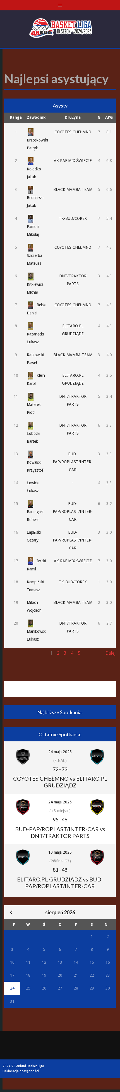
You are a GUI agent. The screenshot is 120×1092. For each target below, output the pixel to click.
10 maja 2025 (60, 852)
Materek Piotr (34, 408)
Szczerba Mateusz (34, 259)
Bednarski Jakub (35, 201)
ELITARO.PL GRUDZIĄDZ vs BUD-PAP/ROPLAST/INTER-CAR (60, 882)
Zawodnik (36, 117)
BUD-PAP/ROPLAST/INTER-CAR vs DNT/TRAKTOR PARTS (60, 832)
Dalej (110, 653)
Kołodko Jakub (34, 173)
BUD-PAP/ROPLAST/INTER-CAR (73, 462)
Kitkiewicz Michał (35, 288)
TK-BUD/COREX (73, 218)
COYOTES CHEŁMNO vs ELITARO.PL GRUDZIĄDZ (60, 782)
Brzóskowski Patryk (37, 144)
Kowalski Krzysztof (35, 466)
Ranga (16, 117)
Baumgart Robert (35, 516)
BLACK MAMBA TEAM (72, 189)
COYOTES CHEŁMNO (72, 132)
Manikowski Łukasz (37, 635)
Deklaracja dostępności (21, 1071)
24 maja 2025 (60, 752)
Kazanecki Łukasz (35, 338)
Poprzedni (14, 653)
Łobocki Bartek (33, 437)
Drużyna (73, 117)
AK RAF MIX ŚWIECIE (73, 160)
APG (109, 117)
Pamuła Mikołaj (33, 230)
